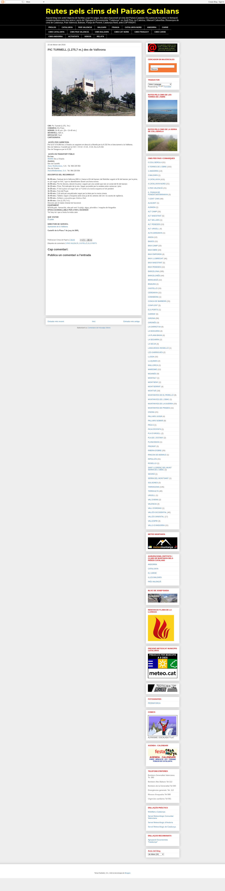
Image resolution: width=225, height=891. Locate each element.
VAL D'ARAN (153, 500)
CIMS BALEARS (102, 32)
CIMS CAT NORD (121, 32)
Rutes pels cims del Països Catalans (112, 11)
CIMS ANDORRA (55, 36)
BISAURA (152, 284)
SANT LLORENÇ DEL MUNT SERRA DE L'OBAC (160, 469)
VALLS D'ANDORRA (156, 525)
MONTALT (152, 378)
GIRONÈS (152, 323)
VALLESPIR (153, 521)
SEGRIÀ (151, 474)
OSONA (151, 412)
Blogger (127, 873)
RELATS (100, 36)
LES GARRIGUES (155, 352)
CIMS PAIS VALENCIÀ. (79, 32)
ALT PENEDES (154, 224)
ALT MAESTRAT (154, 216)
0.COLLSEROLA (155, 162)
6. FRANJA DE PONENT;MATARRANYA (158, 193)
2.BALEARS (153, 175)
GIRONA (151, 318)
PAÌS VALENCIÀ (154, 582)
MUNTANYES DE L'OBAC (158, 399)
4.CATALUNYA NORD (157, 184)
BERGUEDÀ (153, 280)
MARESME (152, 369)
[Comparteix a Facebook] (88, 240)
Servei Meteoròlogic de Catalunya (162, 827)
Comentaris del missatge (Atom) (99, 328)
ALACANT (152, 203)
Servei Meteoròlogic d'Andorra (160, 822)
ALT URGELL (153, 229)
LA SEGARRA (153, 340)
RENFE (50, 159)
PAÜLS (151, 425)
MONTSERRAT (154, 387)
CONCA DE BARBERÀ (157, 301)
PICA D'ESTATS (154, 429)
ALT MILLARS (154, 220)
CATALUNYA (67, 27)
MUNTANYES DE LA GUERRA (160, 404)
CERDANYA (153, 293)
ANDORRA (151, 27)
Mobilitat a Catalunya (156, 812)
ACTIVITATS (73, 36)
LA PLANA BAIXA (155, 335)
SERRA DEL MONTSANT (158, 478)
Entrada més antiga (131, 321)
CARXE (165, 27)
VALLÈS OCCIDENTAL (157, 512)
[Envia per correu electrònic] (81, 240)
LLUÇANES (152, 361)
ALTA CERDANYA (155, 233)
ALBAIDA (151, 207)
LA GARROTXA (154, 327)
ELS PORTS (92, 243)
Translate (167, 87)
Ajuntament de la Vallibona (58, 227)
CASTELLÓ (83, 243)
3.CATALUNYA (154, 179)
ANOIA (151, 237)
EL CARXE (152, 573)
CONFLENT (153, 305)
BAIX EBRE (152, 250)
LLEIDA (151, 357)
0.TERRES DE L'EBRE (157, 167)
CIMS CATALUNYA (56, 32)
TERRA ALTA (153, 491)
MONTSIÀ (152, 391)
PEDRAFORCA (154, 703)
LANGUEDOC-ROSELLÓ (158, 348)
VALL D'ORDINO (155, 508)
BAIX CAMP (153, 246)
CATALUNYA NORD (133, 27)
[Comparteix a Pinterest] (91, 240)
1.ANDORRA (153, 171)
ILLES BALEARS (155, 577)
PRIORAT (152, 446)
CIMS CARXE (160, 32)
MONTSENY (153, 382)
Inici (93, 321)
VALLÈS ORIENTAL (156, 517)
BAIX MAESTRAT (155, 263)
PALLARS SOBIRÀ (155, 421)
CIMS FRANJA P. (142, 32)
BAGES (151, 241)
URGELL (151, 495)
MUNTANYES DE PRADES (159, 408)
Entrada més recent (56, 321)
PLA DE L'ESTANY (155, 438)
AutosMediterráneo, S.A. (57, 171)
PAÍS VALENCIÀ (85, 27)
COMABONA (153, 297)
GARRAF (151, 314)
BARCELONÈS (154, 276)
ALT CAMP (152, 212)
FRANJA (115, 27)
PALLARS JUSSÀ (155, 416)
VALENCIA (152, 504)
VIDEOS (87, 36)
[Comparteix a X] (86, 240)
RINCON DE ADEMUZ (157, 455)
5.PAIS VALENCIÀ (71, 243)
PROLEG (52, 27)
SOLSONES (153, 483)
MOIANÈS (152, 374)
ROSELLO (152, 463)
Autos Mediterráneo (55, 166)
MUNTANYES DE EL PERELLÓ (161, 395)
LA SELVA (152, 344)
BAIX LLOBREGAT (155, 258)
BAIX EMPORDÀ (155, 254)
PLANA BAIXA (153, 442)
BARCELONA (153, 271)
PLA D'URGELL (154, 433)
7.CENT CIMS (154, 199)
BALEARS (102, 27)
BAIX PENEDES (154, 267)
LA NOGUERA (154, 331)
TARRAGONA (153, 487)
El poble (51, 219)
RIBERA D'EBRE (154, 450)
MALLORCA (153, 365)
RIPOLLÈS (152, 459)
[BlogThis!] (83, 240)
